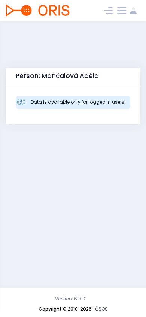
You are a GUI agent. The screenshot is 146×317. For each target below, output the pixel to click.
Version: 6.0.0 (70, 299)
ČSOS (101, 309)
